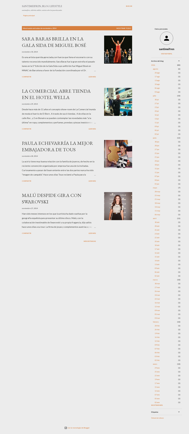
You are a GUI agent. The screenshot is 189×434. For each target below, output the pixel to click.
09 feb (157, 345)
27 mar (157, 287)
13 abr (157, 264)
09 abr (157, 268)
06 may (157, 214)
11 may (157, 211)
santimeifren (166, 49)
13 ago (157, 80)
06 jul (157, 130)
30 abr (157, 222)
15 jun (157, 168)
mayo (155, 188)
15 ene (157, 387)
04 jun (157, 180)
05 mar (157, 314)
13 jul (157, 119)
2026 (153, 65)
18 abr (157, 245)
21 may (157, 199)
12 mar (157, 306)
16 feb (157, 337)
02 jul (157, 134)
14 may (157, 207)
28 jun (157, 145)
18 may (157, 203)
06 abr (157, 272)
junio (155, 138)
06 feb (157, 352)
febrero (156, 322)
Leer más (92, 77)
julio (154, 96)
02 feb (157, 360)
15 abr (157, 257)
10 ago (157, 84)
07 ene (157, 395)
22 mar (157, 299)
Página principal (29, 15)
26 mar (157, 291)
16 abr (157, 253)
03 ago (157, 92)
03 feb (157, 356)
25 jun (157, 153)
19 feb (157, 333)
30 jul (157, 99)
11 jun (157, 172)
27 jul (157, 103)
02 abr (157, 276)
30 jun (157, 142)
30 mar (157, 283)
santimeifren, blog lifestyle (42, 6)
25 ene (157, 372)
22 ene (157, 375)
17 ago (157, 76)
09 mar (157, 310)
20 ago (157, 73)
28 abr (157, 226)
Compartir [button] (26, 77)
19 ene (157, 379)
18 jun (157, 165)
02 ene (157, 402)
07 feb (157, 349)
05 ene (157, 398)
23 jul (157, 107)
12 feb (157, 341)
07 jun (157, 176)
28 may (157, 191)
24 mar (157, 295)
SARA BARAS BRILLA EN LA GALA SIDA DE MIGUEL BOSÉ (54, 42)
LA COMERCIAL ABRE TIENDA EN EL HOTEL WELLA (56, 94)
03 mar (157, 318)
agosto (155, 69)
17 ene (157, 383)
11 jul (157, 122)
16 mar (157, 303)
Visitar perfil (166, 54)
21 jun (157, 157)
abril (154, 218)
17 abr (157, 249)
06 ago (157, 88)
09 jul (157, 126)
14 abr (157, 260)
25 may (157, 195)
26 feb (157, 329)
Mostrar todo (123, 28)
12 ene (157, 391)
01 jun (157, 184)
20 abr (157, 241)
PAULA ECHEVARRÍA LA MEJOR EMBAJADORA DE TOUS (57, 146)
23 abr (157, 234)
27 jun (157, 149)
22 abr (157, 237)
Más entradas (90, 241)
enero (155, 364)
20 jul (157, 111)
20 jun (157, 161)
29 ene (157, 368)
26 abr (157, 230)
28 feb (157, 326)
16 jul (157, 115)
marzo (155, 280)
